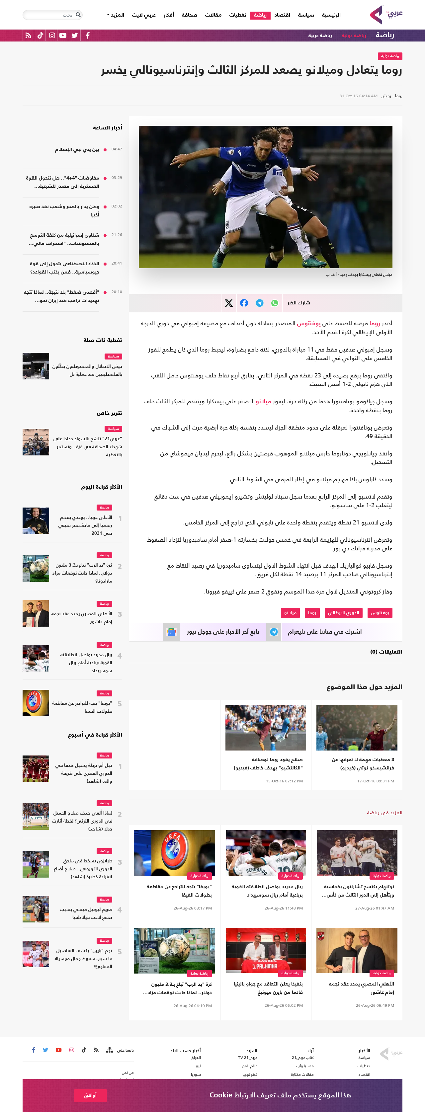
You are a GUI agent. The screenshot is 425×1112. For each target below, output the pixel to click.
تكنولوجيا (249, 1074)
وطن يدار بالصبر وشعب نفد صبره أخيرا (64, 210)
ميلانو (263, 402)
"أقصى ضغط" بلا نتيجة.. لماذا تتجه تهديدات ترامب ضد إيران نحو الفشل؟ (61, 297)
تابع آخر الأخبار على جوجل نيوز (223, 632)
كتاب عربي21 (303, 1058)
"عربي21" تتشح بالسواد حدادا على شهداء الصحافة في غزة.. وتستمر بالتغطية (87, 447)
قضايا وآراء (305, 1066)
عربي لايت (144, 15)
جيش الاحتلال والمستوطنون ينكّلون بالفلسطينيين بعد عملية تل (87, 370)
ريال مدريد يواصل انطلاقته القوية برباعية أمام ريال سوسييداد (267, 891)
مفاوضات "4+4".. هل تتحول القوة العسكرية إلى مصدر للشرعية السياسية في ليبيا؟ (62, 183)
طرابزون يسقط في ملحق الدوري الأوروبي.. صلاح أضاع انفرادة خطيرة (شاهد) (83, 869)
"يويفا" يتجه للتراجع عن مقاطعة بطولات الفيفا (179, 891)
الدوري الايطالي (343, 612)
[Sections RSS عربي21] (109, 1050)
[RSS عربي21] (28, 35)
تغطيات (237, 15)
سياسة (306, 15)
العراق (196, 1058)
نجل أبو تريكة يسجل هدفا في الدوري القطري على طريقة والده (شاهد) (83, 773)
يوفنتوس (309, 324)
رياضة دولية (354, 35)
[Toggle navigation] (78, 15)
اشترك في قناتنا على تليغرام (325, 632)
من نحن (128, 1072)
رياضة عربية (320, 35)
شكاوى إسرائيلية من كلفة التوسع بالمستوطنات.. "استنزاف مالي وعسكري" (64, 240)
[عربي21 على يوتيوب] (62, 35)
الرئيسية (329, 15)
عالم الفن (249, 1066)
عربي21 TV (247, 1058)
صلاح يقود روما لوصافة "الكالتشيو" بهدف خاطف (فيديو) (268, 763)
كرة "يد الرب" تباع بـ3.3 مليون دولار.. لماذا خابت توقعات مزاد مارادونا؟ (180, 989)
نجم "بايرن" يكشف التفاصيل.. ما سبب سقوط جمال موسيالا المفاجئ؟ (82, 959)
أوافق (90, 1095)
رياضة (260, 15)
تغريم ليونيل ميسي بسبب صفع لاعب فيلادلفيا (86, 914)
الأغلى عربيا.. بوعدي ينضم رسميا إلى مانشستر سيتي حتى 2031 (85, 526)
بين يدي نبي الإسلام (77, 149)
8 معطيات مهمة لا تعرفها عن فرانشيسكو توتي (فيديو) (363, 763)
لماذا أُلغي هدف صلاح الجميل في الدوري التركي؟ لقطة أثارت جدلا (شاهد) (82, 821)
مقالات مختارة (302, 1074)
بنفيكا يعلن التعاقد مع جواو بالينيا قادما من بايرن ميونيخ (268, 988)
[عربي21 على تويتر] (74, 35)
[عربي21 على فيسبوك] (88, 35)
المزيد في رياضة (384, 812)
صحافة (189, 15)
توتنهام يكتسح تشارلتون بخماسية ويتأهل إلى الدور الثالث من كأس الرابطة (359, 891)
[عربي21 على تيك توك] (40, 35)
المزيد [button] (117, 15)
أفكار (169, 15)
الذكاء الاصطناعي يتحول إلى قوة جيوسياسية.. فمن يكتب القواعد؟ (64, 268)
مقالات (213, 15)
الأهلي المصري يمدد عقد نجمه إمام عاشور (361, 988)
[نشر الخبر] (228, 303)
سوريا (196, 1074)
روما (375, 324)
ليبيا (198, 1066)
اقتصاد (282, 15)
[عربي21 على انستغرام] (52, 35)
